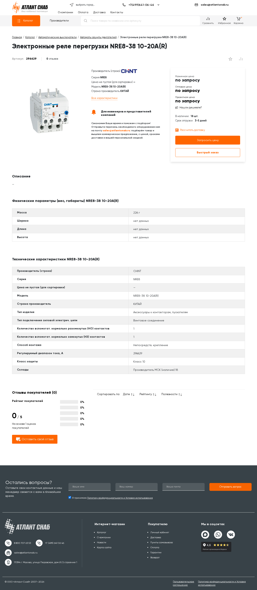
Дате (126, 394)
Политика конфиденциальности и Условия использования (222, 583)
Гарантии (155, 552)
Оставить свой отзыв (37, 439)
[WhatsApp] (218, 533)
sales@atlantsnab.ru (214, 4)
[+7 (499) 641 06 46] (50, 543)
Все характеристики (104, 98)
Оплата (83, 12)
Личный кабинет (159, 532)
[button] (230, 487)
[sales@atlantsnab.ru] (21, 552)
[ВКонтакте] (231, 533)
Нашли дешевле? (190, 107)
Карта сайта (104, 547)
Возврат (155, 557)
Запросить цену (208, 140)
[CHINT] (129, 71)
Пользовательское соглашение (183, 583)
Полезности (169, 394)
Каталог (28, 20)
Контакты (116, 12)
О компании (65, 12)
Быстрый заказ (208, 152)
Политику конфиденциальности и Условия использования (120, 497)
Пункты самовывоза (161, 542)
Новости (101, 542)
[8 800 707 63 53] (18, 543)
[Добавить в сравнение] (230, 59)
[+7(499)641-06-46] (140, 5)
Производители (59, 20)
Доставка (99, 12)
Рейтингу (146, 394)
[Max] (205, 535)
